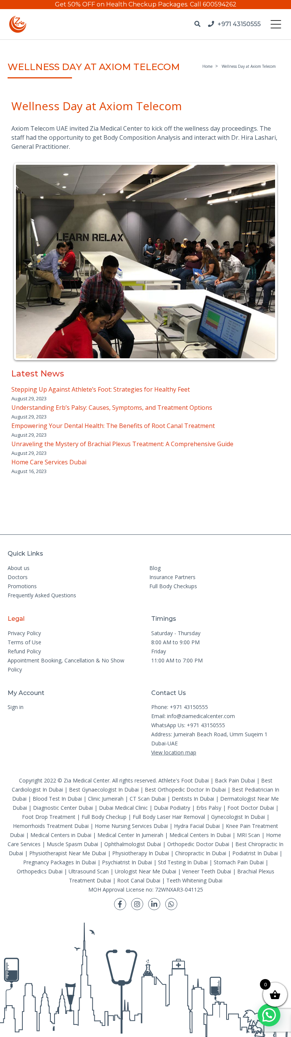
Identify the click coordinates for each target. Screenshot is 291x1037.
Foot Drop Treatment (48, 816)
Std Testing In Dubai (183, 862)
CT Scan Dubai (148, 798)
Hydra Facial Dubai (197, 825)
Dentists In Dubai (193, 798)
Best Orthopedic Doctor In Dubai (185, 789)
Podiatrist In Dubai (255, 853)
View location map (173, 752)
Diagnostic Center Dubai (63, 807)
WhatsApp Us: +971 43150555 (188, 725)
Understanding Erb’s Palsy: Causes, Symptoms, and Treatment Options (111, 407)
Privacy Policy (24, 633)
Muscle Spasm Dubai (72, 844)
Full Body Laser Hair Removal (169, 816)
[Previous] (27, 261)
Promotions (22, 586)
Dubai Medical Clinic (123, 807)
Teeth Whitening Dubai (194, 880)
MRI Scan (248, 835)
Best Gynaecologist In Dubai (104, 789)
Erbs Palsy (208, 807)
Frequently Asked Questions (42, 595)
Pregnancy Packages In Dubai (59, 862)
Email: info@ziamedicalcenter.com (193, 716)
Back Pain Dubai (235, 780)
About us (19, 568)
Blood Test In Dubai (57, 798)
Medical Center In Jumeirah (130, 835)
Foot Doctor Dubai (250, 807)
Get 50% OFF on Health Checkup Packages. (121, 4)
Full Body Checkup (104, 816)
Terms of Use (24, 642)
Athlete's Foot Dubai (183, 780)
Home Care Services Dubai (48, 462)
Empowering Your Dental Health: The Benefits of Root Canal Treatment (113, 426)
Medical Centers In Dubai (200, 835)
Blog (155, 568)
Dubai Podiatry (172, 807)
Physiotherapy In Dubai (140, 853)
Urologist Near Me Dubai (145, 871)
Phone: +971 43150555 (179, 707)
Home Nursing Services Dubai (131, 825)
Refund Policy (24, 651)
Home (207, 66)
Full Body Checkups (173, 586)
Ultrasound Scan (89, 871)
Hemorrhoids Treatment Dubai (51, 825)
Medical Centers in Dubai (60, 835)
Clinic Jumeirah (106, 798)
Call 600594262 (213, 4)
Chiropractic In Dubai (200, 853)
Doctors (18, 577)
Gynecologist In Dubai (238, 816)
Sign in (15, 707)
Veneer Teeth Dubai (206, 871)
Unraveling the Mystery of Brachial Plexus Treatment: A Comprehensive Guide (122, 444)
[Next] (263, 261)
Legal (16, 618)
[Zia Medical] (18, 24)
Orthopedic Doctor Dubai (198, 844)
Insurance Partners (172, 577)
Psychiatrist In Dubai (127, 862)
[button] (269, 1015)
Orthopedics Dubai (40, 871)
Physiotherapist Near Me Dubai (67, 853)
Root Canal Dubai (138, 880)
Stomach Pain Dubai (239, 862)
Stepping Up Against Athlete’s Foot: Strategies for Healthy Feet (100, 389)
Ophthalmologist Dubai (132, 844)
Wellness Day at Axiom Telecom (249, 66)
